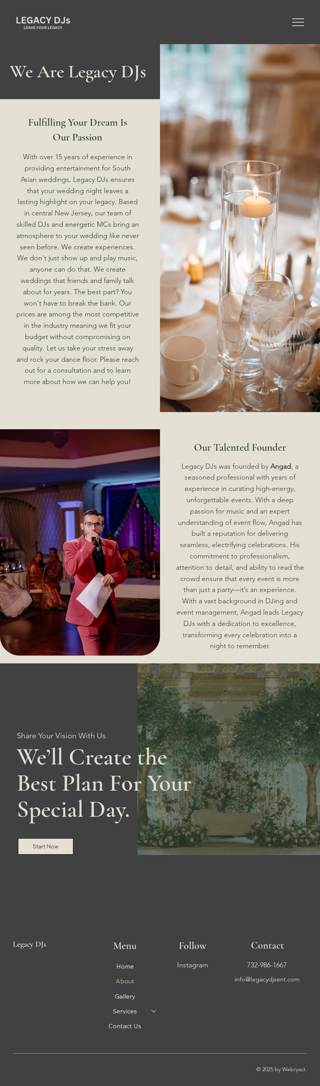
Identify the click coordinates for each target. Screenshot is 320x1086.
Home (125, 966)
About (125, 981)
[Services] (154, 1011)
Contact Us (124, 1026)
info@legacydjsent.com (267, 979)
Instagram (192, 965)
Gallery (125, 996)
